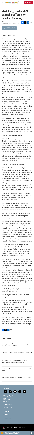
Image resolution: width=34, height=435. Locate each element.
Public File (5, 414)
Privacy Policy (6, 411)
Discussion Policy (7, 407)
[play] (2, 433)
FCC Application (7, 418)
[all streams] (32, 433)
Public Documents (7, 404)
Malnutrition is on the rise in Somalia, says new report (16, 377)
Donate (29, 2)
